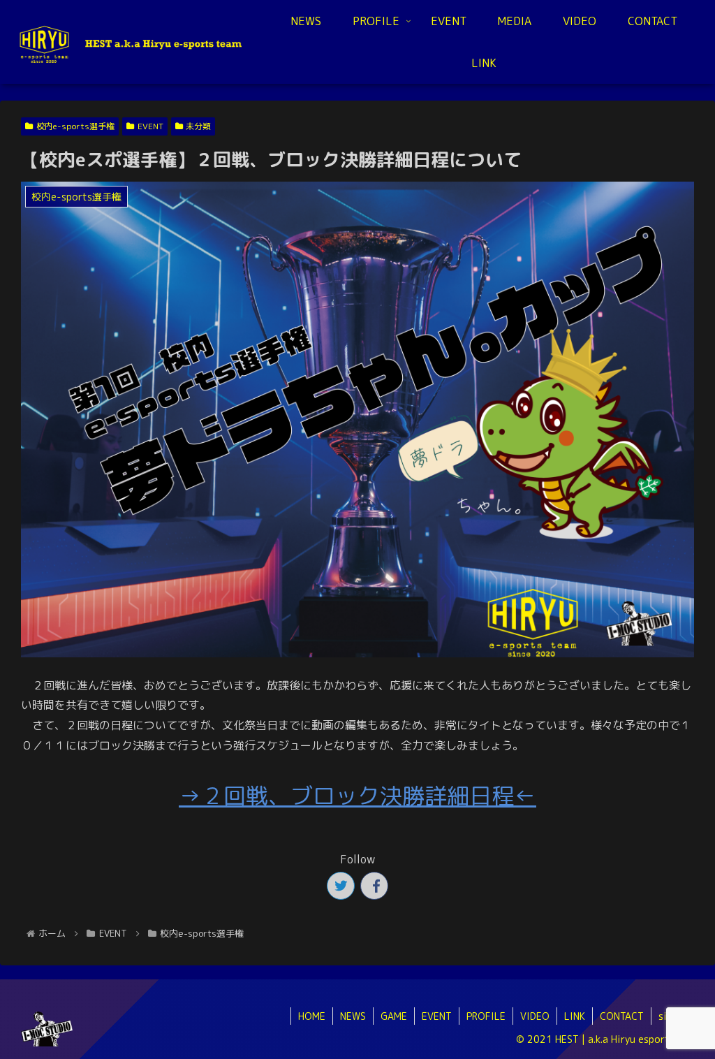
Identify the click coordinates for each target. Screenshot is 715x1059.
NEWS (353, 1016)
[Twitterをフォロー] (341, 886)
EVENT (150, 126)
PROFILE (486, 1016)
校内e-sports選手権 (75, 126)
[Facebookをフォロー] (374, 886)
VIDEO (535, 1016)
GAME (394, 1016)
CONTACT (622, 1016)
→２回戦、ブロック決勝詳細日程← (357, 795)
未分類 (198, 126)
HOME (311, 1016)
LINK (574, 1016)
